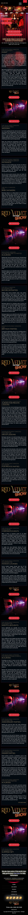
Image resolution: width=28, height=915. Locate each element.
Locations (14, 891)
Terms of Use (14, 909)
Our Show (14, 886)
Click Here (17, 873)
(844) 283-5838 (4, 3)
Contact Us (14, 894)
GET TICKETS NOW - (22, 802)
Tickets (14, 889)
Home (14, 884)
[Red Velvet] (14, 12)
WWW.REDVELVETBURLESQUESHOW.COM (14, 879)
